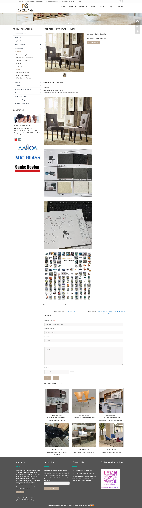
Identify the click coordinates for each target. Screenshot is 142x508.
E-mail (46, 337)
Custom (73, 29)
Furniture (61, 29)
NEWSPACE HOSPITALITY (63, 505)
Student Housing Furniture (24, 55)
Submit (48, 378)
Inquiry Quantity (49, 328)
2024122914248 (84, 415)
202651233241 (111, 449)
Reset (56, 378)
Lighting (17, 82)
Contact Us (119, 7)
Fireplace (17, 85)
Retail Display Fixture (22, 75)
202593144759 (57, 415)
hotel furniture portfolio (23, 60)
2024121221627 (111, 415)
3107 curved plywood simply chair (84, 417)
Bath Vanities (19, 48)
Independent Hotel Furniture (24, 57)
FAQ (110, 7)
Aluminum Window (20, 34)
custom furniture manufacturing (111, 452)
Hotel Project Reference (22, 103)
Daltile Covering (19, 93)
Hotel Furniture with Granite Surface (84, 452)
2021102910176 (84, 449)
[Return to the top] (137, 32)
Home (63, 7)
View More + (20, 492)
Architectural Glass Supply (23, 89)
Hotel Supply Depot (21, 96)
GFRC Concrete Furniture (24, 78)
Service (102, 7)
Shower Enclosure (20, 44)
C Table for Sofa (70, 311)
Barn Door (18, 37)
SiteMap (87, 505)
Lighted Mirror (19, 41)
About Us (72, 7)
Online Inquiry (94, 42)
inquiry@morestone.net (26, 128)
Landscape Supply (20, 100)
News (93, 7)
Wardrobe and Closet (22, 72)
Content (47, 345)
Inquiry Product (49, 320)
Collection (19, 66)
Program (18, 63)
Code (46, 367)
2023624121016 (57, 449)
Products (83, 7)
